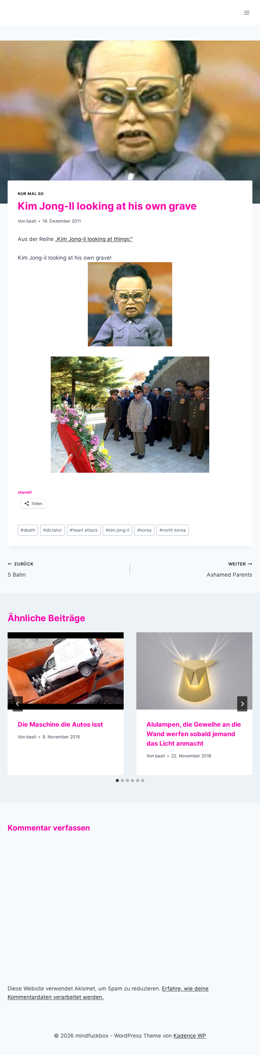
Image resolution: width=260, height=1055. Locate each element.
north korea (172, 530)
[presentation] (66, 671)
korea (144, 530)
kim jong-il (117, 530)
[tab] (117, 780)
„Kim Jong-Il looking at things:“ (94, 239)
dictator (52, 530)
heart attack (84, 530)
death (28, 530)
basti (31, 221)
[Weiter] (242, 703)
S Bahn (20, 569)
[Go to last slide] (18, 703)
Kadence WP (189, 1036)
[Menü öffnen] (246, 12)
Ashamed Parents (229, 569)
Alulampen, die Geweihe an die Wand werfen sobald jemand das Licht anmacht (193, 734)
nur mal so (31, 193)
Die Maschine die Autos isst (60, 724)
